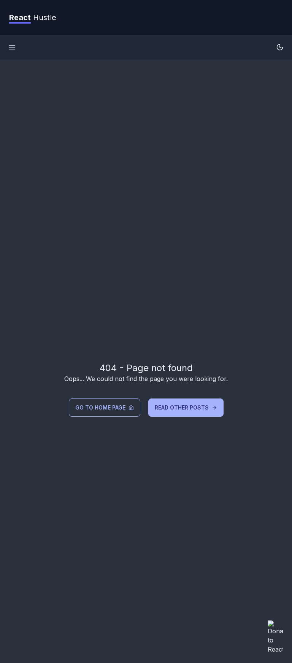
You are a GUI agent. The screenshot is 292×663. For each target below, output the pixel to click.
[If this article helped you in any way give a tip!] (275, 637)
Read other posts (182, 407)
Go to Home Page (100, 407)
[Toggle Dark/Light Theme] (280, 47)
